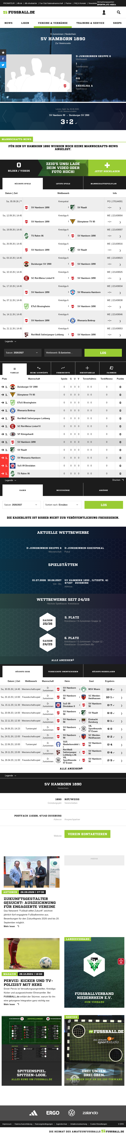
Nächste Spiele (23, 183)
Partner (69, 3)
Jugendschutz (61, 1124)
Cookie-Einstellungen (98, 1124)
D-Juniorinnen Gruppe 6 (93, 56)
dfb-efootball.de (31, 3)
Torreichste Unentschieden (63, 671)
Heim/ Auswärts (39, 372)
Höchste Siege (22, 671)
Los (103, 352)
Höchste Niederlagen (103, 671)
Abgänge (103, 490)
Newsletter (93, 3)
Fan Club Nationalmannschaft (51, 3)
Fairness (111, 372)
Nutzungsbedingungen (44, 1124)
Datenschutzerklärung (23, 1124)
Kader (22, 490)
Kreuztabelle (87, 372)
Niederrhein (70, 34)
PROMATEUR (9, 3)
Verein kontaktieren (87, 833)
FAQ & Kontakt (80, 3)
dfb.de (19, 3)
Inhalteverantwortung (78, 1124)
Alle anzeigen (62, 660)
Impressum (6, 1124)
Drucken (116, 480)
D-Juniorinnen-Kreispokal (84, 548)
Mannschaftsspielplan (103, 183)
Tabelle (14, 372)
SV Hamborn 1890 (63, 784)
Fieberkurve (63, 372)
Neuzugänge (63, 490)
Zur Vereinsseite (63, 43)
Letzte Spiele (63, 183)
